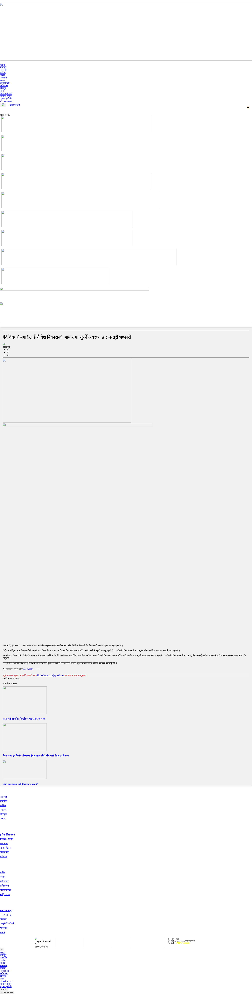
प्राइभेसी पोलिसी (7, 923)
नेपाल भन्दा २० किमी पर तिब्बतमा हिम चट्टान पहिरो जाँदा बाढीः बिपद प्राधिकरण (36, 755)
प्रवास (3, 80)
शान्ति (2, 872)
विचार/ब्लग (4, 852)
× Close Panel (7, 992)
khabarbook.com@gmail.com (51, 675)
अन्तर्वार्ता (3, 77)
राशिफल (3, 856)
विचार (2, 75)
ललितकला (4, 885)
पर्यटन (2, 877)
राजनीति (3, 70)
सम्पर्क (2, 932)
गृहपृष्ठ (2, 64)
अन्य (2, 91)
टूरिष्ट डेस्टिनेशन (7, 834)
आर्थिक (3, 72)
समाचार (3, 67)
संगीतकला (4, 881)
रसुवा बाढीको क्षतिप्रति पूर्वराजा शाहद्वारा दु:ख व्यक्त (24, 719)
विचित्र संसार (6, 96)
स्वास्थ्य (3, 809)
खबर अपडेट (7, 101)
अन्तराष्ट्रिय (5, 847)
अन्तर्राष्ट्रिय (5, 83)
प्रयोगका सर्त (6, 915)
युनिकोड (3, 928)
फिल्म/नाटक (5, 890)
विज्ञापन (3, 919)
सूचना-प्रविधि (6, 98)
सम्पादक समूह (6, 910)
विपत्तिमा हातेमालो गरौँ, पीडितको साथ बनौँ (20, 784)
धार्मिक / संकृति (6, 839)
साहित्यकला (5, 894)
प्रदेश (2, 818)
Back (5, 989)
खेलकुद (3, 88)
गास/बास (4, 843)
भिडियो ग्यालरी (6, 93)
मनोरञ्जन (4, 85)
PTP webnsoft (182, 943)
